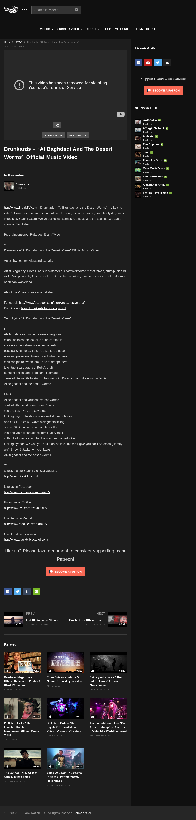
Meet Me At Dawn (154, 168)
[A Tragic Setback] (138, 130)
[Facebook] (138, 62)
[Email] (167, 62)
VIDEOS (45, 28)
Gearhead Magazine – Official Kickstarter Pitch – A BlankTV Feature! (22, 681)
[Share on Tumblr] (27, 591)
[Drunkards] (9, 186)
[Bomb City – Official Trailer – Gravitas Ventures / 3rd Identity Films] (98, 619)
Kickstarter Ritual (154, 184)
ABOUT (92, 28)
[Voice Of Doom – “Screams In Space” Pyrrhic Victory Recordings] (65, 758)
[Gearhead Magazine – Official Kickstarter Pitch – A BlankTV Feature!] (22, 662)
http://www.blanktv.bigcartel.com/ (26, 539)
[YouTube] (148, 62)
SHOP (107, 28)
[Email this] (36, 591)
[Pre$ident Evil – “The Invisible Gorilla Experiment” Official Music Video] (22, 708)
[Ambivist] (138, 138)
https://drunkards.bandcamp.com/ (43, 308)
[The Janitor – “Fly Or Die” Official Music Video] (22, 758)
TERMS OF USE (146, 28)
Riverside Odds (153, 160)
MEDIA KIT (122, 28)
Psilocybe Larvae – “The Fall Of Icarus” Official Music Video (106, 681)
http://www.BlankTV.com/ (21, 476)
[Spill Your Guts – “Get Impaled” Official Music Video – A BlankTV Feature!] (65, 708)
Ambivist (148, 136)
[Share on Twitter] (17, 591)
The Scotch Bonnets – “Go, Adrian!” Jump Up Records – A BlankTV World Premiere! (108, 727)
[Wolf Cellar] (138, 122)
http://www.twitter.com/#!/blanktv (25, 508)
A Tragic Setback (154, 128)
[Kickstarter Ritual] (138, 186)
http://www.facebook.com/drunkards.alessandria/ (52, 302)
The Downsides (153, 176)
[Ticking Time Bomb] (138, 194)
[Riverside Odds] (138, 162)
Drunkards (22, 184)
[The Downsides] (138, 178)
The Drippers (151, 144)
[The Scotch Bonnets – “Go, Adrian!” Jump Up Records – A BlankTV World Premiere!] (108, 708)
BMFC (19, 42)
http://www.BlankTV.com (20, 207)
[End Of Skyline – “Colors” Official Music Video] (33, 619)
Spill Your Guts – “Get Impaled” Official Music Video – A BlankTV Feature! (64, 727)
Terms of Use (83, 813)
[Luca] (138, 154)
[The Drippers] (138, 146)
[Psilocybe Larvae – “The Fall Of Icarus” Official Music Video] (108, 662)
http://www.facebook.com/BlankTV (27, 492)
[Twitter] (158, 62)
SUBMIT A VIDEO (68, 28)
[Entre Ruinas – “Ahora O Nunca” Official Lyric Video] (65, 662)
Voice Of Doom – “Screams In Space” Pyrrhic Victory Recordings (64, 776)
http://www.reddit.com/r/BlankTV (25, 523)
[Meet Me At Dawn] (138, 170)
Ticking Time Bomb (155, 192)
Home (7, 42)
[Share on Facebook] (8, 591)
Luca (146, 152)
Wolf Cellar (150, 120)
